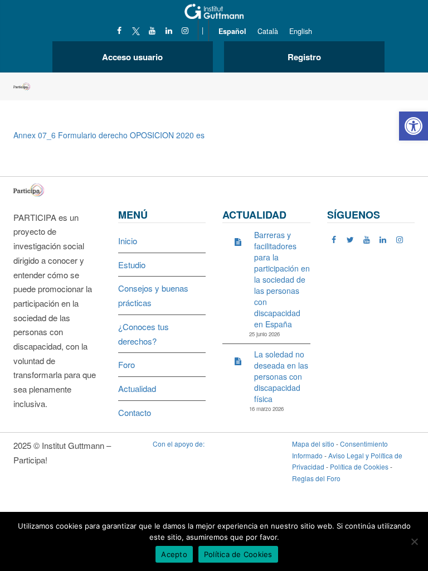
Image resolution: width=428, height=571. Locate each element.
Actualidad (137, 388)
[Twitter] (350, 239)
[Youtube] (152, 30)
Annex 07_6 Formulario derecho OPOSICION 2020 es (109, 135)
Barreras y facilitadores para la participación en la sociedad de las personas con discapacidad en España (282, 279)
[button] (413, 126)
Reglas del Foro (316, 478)
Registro (304, 57)
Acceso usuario (132, 57)
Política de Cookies (359, 466)
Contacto (134, 412)
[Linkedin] (169, 30)
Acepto (174, 554)
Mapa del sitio (313, 443)
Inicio (127, 240)
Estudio (131, 264)
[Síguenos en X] (136, 30)
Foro (126, 364)
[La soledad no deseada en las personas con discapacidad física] (238, 360)
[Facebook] (120, 30)
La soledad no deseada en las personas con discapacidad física (281, 376)
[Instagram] (185, 30)
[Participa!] (32, 189)
